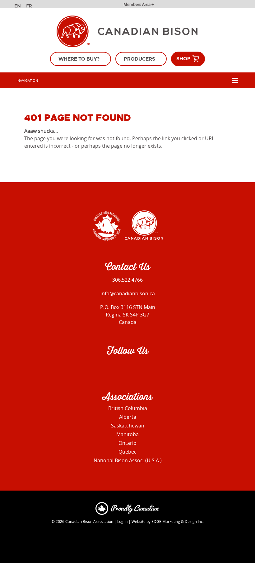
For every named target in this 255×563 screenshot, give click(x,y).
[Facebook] (113, 368)
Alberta (127, 416)
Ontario (127, 443)
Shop (184, 58)
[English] (18, 6)
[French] (30, 6)
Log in (122, 521)
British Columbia (127, 408)
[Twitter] (139, 368)
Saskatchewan (127, 425)
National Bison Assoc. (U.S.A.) (128, 460)
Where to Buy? (79, 59)
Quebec (127, 451)
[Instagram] (126, 368)
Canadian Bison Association (89, 521)
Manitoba (127, 434)
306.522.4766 (127, 279)
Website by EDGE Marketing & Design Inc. (168, 521)
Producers (139, 59)
